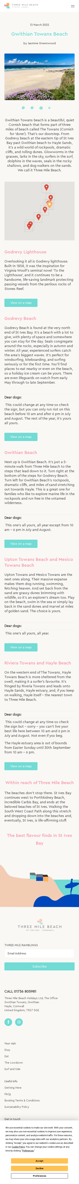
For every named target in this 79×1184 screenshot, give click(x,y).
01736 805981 (25, 991)
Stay (7, 1050)
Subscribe (39, 966)
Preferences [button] (28, 1150)
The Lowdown (13, 1062)
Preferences (39, 1176)
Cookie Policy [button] (18, 1147)
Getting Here (12, 1087)
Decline (39, 1168)
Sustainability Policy (16, 1107)
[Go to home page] (21, 6)
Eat (6, 1056)
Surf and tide (12, 1069)
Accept (39, 1161)
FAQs (7, 1094)
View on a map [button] (21, 302)
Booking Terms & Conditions (22, 1100)
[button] (73, 6)
